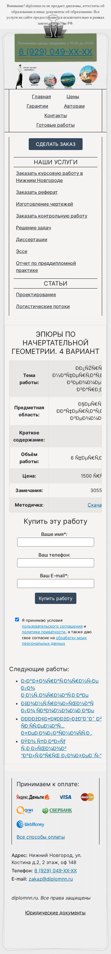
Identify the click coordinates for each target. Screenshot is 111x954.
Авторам (74, 106)
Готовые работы (55, 125)
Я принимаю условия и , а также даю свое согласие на (57, 632)
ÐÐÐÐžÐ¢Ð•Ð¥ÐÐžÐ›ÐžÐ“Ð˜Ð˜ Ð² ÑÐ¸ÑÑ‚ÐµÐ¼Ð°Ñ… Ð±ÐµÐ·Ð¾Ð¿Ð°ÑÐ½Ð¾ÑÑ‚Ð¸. (61, 726)
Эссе (21, 251)
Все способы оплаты (41, 837)
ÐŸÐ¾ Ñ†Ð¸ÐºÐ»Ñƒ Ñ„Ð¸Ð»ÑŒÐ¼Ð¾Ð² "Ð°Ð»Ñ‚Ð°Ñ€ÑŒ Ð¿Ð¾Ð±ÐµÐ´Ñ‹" (61, 748)
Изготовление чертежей (44, 204)
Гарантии (37, 106)
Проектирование (36, 294)
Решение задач (33, 228)
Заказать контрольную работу (51, 216)
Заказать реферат (37, 192)
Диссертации (31, 239)
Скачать (97, 505)
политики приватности (43, 631)
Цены (73, 96)
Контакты (55, 115)
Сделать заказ (55, 144)
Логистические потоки (43, 306)
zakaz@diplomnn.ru (51, 879)
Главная (41, 96)
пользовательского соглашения (52, 626)
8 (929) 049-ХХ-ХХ (55, 52)
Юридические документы (55, 913)
